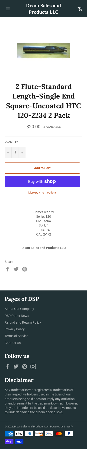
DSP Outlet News (17, 316)
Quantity (11, 141)
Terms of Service (16, 336)
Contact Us (13, 343)
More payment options (42, 192)
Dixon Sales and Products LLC (43, 9)
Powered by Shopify (61, 426)
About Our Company (19, 309)
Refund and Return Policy (23, 322)
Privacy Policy (15, 329)
